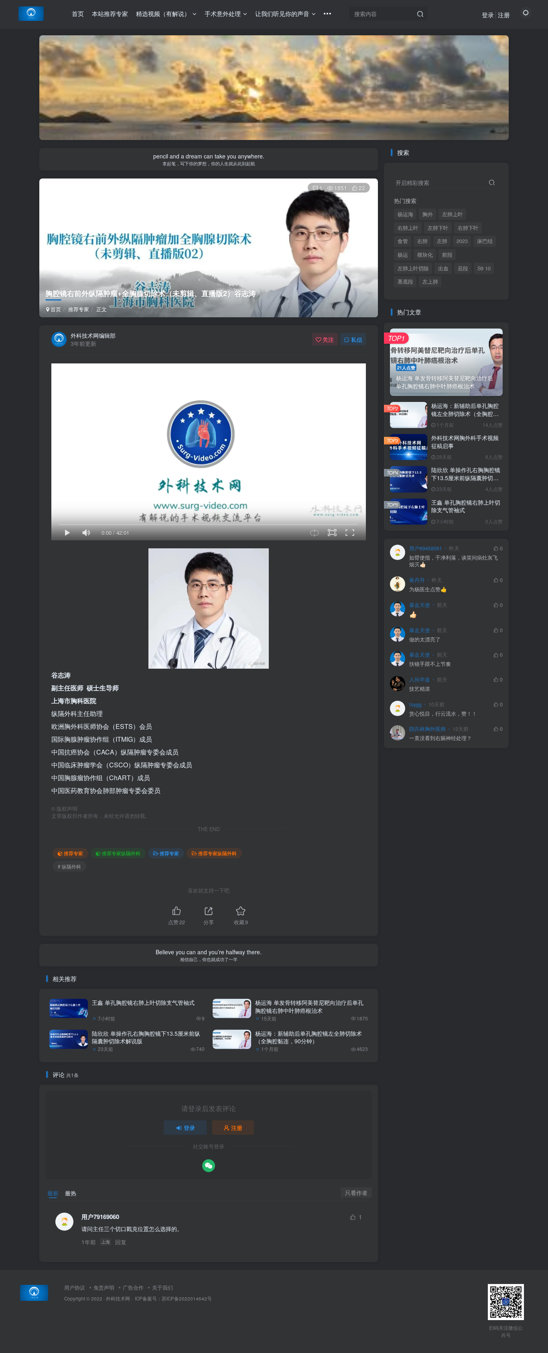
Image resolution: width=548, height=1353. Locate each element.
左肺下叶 (438, 227)
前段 (447, 254)
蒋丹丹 (417, 580)
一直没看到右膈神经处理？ (440, 738)
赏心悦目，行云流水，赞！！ (443, 713)
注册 (504, 14)
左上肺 (430, 281)
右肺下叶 (468, 227)
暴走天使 (419, 605)
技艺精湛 (419, 689)
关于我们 (162, 1287)
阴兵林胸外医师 (427, 728)
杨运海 (405, 214)
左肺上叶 (452, 214)
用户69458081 (425, 548)
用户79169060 (100, 1217)
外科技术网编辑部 (93, 335)
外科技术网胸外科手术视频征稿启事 (465, 442)
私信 (356, 339)
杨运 (403, 254)
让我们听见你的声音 (282, 13)
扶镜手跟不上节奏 (430, 664)
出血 (443, 268)
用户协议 (74, 1287)
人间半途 (419, 679)
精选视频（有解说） (163, 13)
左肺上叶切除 (413, 268)
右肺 (422, 241)
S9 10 (484, 268)
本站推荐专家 (110, 13)
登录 (488, 14)
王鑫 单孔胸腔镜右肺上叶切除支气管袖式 (143, 1002)
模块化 (425, 254)
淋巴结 (485, 241)
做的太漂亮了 (424, 639)
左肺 (442, 241)
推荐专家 (78, 309)
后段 (463, 268)
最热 (70, 1193)
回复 (120, 1242)
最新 (53, 1193)
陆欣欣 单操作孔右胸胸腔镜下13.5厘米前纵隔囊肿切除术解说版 (146, 1037)
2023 (462, 241)
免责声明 (103, 1287)
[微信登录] (208, 1165)
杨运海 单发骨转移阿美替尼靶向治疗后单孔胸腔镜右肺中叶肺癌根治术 (309, 1006)
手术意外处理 (223, 13)
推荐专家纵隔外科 (121, 853)
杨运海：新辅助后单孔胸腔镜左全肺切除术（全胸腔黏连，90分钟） (308, 1037)
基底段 (405, 281)
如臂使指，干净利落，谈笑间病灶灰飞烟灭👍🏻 (453, 561)
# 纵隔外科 (69, 866)
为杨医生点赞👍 (428, 589)
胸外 (427, 214)
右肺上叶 (408, 227)
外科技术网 (118, 1298)
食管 (403, 241)
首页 (78, 13)
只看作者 (356, 1193)
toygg (415, 704)
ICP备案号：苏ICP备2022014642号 (173, 1298)
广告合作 (133, 1287)
